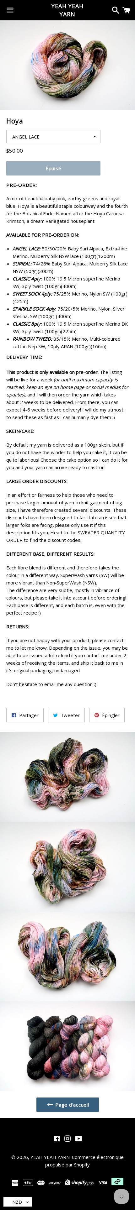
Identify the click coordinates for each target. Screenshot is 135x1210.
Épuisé (54, 168)
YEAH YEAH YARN (67, 10)
